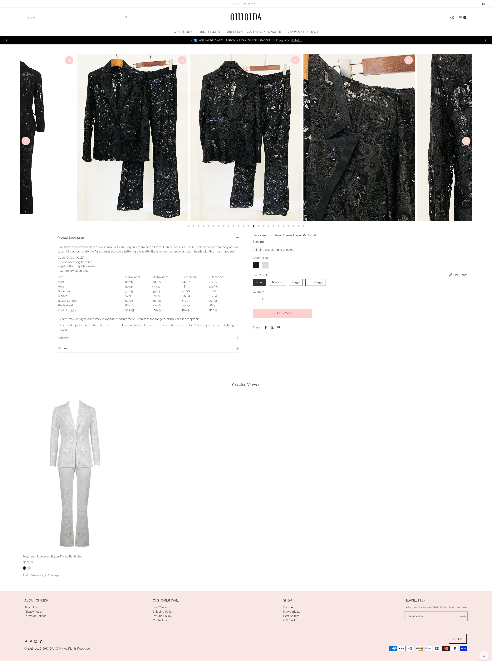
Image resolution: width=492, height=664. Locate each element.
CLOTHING (254, 31)
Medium (277, 282)
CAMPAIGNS (296, 31)
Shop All (288, 607)
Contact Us (160, 620)
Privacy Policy (33, 611)
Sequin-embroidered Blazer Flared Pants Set (52, 556)
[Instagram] (35, 642)
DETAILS (296, 40)
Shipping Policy (163, 611)
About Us (30, 607)
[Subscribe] (463, 616)
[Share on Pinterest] (279, 327)
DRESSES (233, 31)
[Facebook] (26, 642)
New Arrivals (291, 611)
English (458, 639)
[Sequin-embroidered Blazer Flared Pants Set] (76, 472)
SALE (314, 31)
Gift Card (289, 620)
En (483, 3)
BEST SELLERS (209, 31)
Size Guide (160, 607)
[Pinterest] (31, 642)
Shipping (258, 250)
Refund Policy (162, 616)
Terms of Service (35, 616)
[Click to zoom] (69, 60)
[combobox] (78, 17)
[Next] (485, 40)
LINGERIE (274, 31)
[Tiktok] (41, 642)
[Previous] (7, 40)
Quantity (258, 291)
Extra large (315, 282)
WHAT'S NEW (183, 31)
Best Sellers (291, 616)
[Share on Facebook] (265, 327)
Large (296, 282)
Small (259, 282)
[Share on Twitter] (272, 327)
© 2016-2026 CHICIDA (39, 648)
